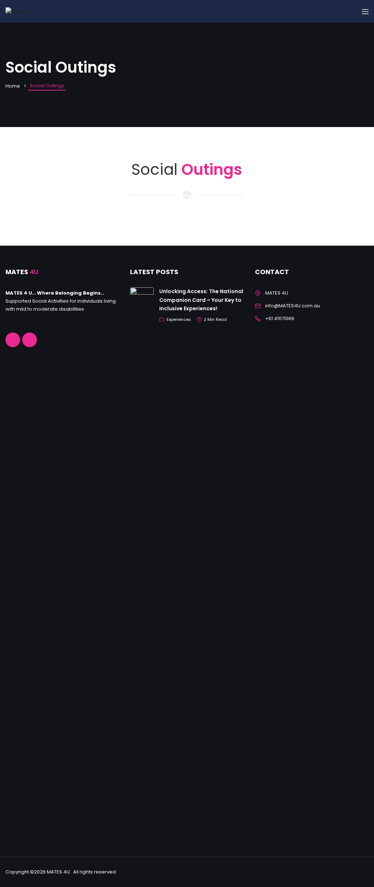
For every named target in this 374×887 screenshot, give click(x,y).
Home (12, 85)
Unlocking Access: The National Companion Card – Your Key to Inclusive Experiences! (201, 300)
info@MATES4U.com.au (292, 305)
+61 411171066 (279, 318)
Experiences (179, 319)
